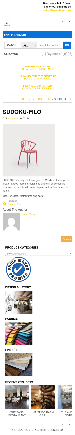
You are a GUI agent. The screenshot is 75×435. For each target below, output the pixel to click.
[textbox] (38, 253)
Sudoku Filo (14, 202)
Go (67, 45)
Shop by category (15, 34)
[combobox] (38, 253)
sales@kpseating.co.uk (57, 10)
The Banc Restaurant (17, 413)
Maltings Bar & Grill (43, 413)
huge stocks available (37, 77)
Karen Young (13, 118)
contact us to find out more (37, 67)
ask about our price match (37, 87)
